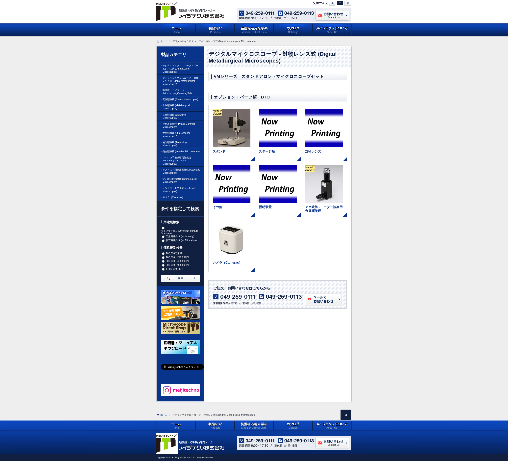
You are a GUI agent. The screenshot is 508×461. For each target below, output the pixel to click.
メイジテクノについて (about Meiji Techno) (332, 29)
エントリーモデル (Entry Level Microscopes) (179, 190)
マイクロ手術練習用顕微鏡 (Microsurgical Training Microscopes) (177, 160)
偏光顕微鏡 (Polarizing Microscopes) (175, 144)
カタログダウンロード (180, 297)
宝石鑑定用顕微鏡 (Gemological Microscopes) (180, 181)
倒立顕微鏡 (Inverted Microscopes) (181, 151)
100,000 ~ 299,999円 (177, 257)
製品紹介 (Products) (215, 29)
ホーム (176, 29)
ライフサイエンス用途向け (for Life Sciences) (179, 232)
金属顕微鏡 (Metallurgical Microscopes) (176, 107)
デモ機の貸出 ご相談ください (180, 313)
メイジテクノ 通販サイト (180, 329)
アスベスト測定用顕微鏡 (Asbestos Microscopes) (181, 171)
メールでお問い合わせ (324, 299)
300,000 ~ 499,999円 (177, 261)
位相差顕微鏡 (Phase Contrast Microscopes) (179, 125)
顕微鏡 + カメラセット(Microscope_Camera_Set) (177, 92)
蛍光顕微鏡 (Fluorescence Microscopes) (176, 135)
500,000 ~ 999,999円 (177, 265)
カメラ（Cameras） (173, 197)
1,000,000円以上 (175, 269)
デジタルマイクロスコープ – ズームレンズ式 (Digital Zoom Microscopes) (180, 68)
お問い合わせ (332, 15)
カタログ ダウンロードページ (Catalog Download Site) (293, 29)
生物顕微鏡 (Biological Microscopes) (175, 116)
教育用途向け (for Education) (181, 240)
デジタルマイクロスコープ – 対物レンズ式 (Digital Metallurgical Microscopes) (180, 80)
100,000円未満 (174, 253)
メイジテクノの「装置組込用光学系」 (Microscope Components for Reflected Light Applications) (254, 29)
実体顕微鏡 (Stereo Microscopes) (180, 99)
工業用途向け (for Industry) (180, 236)
